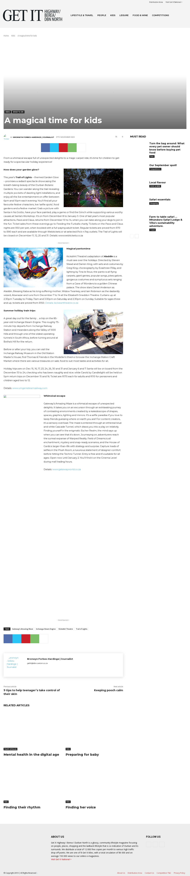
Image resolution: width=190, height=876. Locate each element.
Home (6, 35)
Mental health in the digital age (31, 755)
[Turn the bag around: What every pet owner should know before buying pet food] (138, 147)
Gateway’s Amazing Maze (22, 629)
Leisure (124, 15)
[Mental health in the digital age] (32, 730)
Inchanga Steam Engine (46, 629)
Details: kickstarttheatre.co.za (61, 302)
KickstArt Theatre (66, 629)
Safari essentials (159, 199)
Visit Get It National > (174, 2)
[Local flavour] (138, 186)
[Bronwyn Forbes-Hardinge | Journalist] (7, 137)
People (101, 15)
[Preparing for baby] (94, 730)
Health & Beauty (10, 749)
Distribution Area (156, 2)
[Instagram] (155, 844)
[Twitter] (54, 147)
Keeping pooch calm (108, 690)
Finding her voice (81, 807)
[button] (183, 15)
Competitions (160, 15)
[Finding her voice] (94, 783)
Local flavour (157, 182)
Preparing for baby (82, 755)
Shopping (154, 203)
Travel (152, 230)
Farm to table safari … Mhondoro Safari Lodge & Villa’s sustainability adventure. (165, 221)
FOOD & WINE (140, 15)
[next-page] (137, 236)
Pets (152, 156)
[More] (81, 147)
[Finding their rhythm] (32, 783)
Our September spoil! (163, 165)
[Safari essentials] (138, 203)
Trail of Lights (81, 629)
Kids (112, 15)
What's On (18, 112)
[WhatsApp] (72, 147)
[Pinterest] (63, 147)
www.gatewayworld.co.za (66, 469)
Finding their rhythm (22, 807)
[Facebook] (45, 147)
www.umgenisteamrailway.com (29, 388)
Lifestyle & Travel (82, 15)
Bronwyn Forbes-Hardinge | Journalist (33, 137)
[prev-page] (132, 236)
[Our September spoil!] (138, 169)
